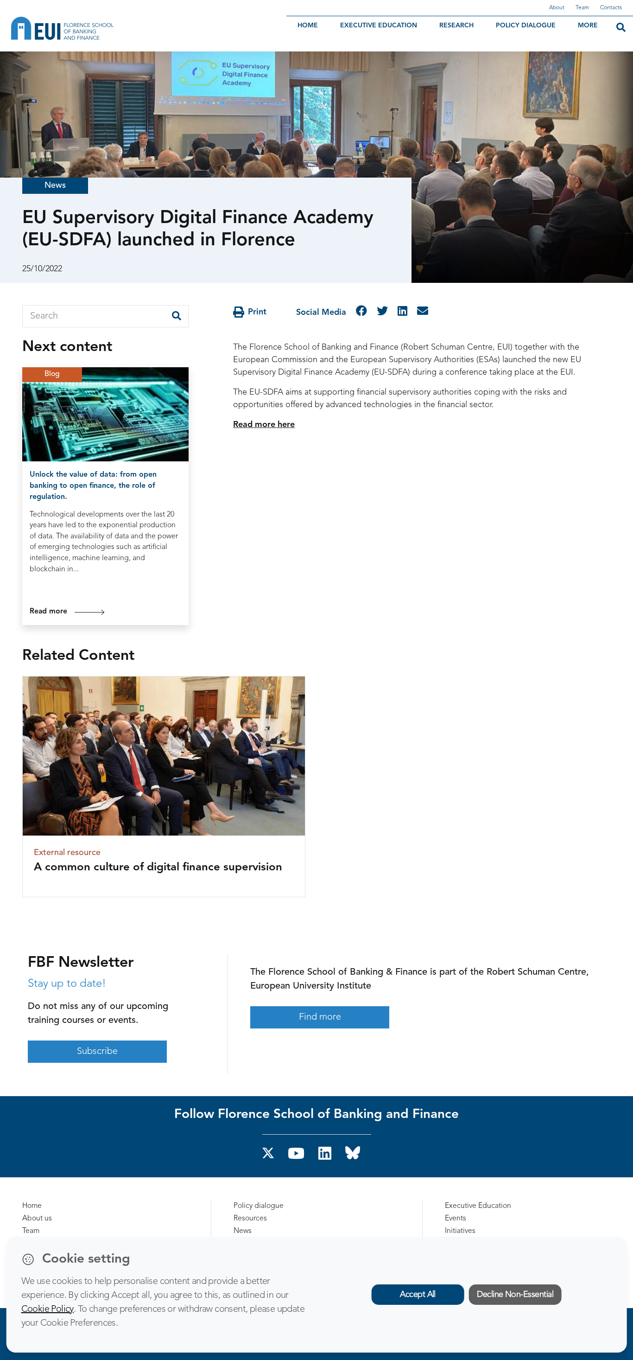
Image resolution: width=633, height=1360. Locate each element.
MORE (588, 25)
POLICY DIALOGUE (526, 25)
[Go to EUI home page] (113, 28)
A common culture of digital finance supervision (158, 867)
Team (582, 8)
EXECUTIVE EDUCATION (378, 25)
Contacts (611, 8)
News (55, 185)
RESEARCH (456, 25)
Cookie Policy (47, 1309)
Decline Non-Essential (515, 1294)
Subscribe (97, 1051)
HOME (308, 25)
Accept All (418, 1294)
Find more (320, 1017)
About (556, 8)
